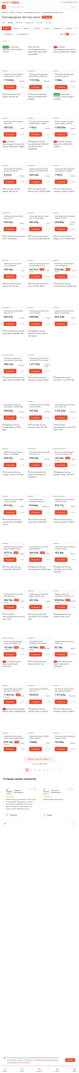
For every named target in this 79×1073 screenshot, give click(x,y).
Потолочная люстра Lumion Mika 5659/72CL (13, 595)
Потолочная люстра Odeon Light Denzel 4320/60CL (64, 690)
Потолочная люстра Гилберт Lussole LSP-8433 (14, 500)
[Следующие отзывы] (74, 824)
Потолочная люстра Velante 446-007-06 (13, 312)
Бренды (49, 23)
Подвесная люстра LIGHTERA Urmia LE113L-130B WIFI (65, 595)
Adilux (73, 459)
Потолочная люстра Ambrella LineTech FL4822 (65, 737)
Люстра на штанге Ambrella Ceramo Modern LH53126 (64, 122)
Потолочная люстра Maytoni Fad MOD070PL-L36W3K (39, 122)
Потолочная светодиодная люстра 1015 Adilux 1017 (13, 642)
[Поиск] (75, 7)
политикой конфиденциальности (46, 1060)
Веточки (16, 28)
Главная (4, 12)
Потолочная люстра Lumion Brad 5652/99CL (38, 548)
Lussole (22, 506)
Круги (5, 28)
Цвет (3, 23)
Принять (70, 1060)
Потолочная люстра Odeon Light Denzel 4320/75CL (13, 690)
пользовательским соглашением (18, 1062)
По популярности (23, 34)
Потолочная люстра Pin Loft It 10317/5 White (39, 312)
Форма (10, 23)
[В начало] (19, 770)
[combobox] (42, 7)
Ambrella (21, 81)
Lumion (48, 553)
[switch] (66, 34)
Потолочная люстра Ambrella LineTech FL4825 (39, 406)
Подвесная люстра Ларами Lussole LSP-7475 (64, 500)
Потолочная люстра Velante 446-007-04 (38, 690)
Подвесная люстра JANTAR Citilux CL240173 (39, 737)
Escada (48, 176)
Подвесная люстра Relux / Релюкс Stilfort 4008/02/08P (14, 737)
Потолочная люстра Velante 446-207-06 (13, 122)
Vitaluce (73, 648)
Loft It (48, 223)
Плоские (37, 28)
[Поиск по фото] (72, 7)
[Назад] (23, 770)
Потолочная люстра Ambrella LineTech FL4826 (65, 548)
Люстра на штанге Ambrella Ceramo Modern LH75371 (13, 75)
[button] (8, 41)
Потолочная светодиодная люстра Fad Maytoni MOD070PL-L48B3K (13, 170)
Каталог (12, 12)
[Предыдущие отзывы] (69, 824)
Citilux (48, 743)
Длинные (27, 28)
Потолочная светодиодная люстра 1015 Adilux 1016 (64, 453)
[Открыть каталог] (4, 7)
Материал (19, 23)
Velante (22, 128)
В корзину (10, 87)
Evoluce (22, 553)
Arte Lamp (21, 365)
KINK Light (47, 81)
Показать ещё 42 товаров (38, 759)
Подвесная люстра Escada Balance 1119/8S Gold (64, 312)
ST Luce (47, 270)
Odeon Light (20, 695)
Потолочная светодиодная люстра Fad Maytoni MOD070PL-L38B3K (64, 75)
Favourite (72, 411)
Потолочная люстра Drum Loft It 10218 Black (13, 264)
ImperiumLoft (46, 506)
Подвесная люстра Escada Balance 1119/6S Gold (38, 595)
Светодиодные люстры (32, 12)
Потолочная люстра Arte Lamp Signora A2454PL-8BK (13, 406)
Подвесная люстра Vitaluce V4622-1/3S (64, 642)
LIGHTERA (72, 601)
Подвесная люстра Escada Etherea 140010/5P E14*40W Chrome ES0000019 (39, 170)
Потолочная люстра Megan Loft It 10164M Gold (64, 264)
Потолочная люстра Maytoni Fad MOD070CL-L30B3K (64, 170)
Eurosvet (47, 364)
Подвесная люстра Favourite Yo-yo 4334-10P (65, 406)
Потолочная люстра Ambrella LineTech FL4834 (65, 217)
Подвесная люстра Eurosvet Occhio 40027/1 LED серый (39, 359)
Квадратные (57, 28)
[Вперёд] (56, 770)
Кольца (46, 28)
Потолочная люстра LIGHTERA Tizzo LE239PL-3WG (38, 643)
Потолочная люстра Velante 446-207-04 (13, 217)
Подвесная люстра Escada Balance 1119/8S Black (13, 453)
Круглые (69, 28)
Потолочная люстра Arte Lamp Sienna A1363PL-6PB (13, 359)
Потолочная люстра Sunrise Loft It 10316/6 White (38, 217)
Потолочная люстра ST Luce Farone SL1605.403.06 (39, 264)
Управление (29, 23)
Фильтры (9, 34)
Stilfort (22, 743)
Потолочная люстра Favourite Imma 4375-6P (39, 453)
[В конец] (60, 770)
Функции (40, 23)
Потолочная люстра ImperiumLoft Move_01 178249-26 (36, 501)
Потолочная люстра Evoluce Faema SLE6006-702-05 (13, 548)
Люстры (19, 12)
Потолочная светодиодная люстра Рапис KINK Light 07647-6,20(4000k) (38, 75)
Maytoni (73, 81)
